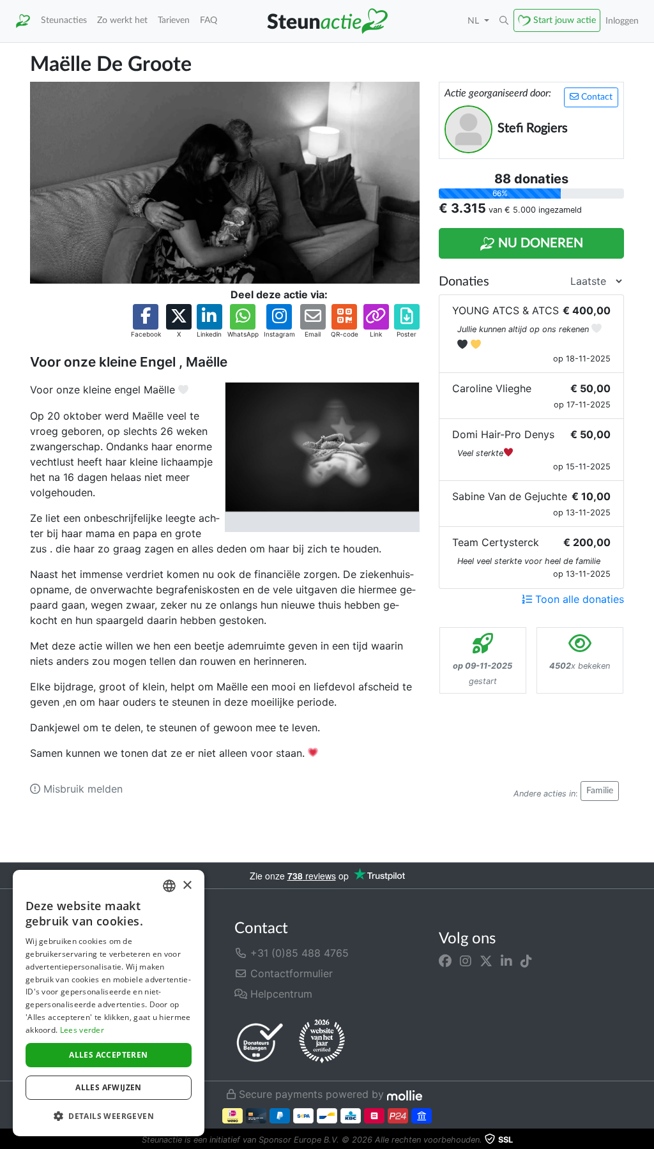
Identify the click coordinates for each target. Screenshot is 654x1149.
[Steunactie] (23, 21)
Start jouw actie (564, 20)
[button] (503, 21)
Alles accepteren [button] (108, 1054)
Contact (595, 97)
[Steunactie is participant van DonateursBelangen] (259, 1042)
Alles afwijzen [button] (108, 1087)
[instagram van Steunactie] (465, 960)
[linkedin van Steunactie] (506, 960)
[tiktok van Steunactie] (526, 960)
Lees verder (82, 1029)
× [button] (187, 885)
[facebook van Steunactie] (445, 960)
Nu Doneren (539, 243)
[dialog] (108, 1003)
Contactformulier (290, 973)
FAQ (208, 20)
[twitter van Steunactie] (486, 960)
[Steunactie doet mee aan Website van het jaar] (322, 1041)
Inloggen (622, 21)
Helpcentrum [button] (279, 993)
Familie (599, 790)
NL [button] (475, 21)
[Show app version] (645, 1140)
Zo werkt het (122, 20)
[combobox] (169, 885)
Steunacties (64, 20)
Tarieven (174, 20)
